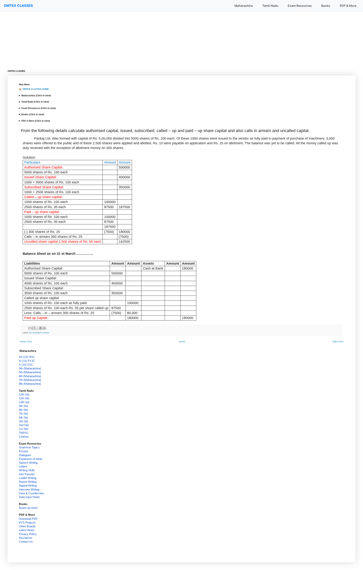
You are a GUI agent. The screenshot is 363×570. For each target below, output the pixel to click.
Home (182, 341)
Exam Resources (300, 6)
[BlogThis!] (34, 328)
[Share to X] (37, 328)
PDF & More (348, 6)
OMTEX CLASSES (18, 6)
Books (325, 6)
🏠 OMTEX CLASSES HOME (34, 89)
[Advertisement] (121, 37)
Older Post (337, 341)
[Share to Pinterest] (44, 328)
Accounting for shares (39, 332)
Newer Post (26, 341)
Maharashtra (243, 6)
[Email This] (30, 328)
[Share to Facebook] (41, 328)
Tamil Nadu (270, 6)
